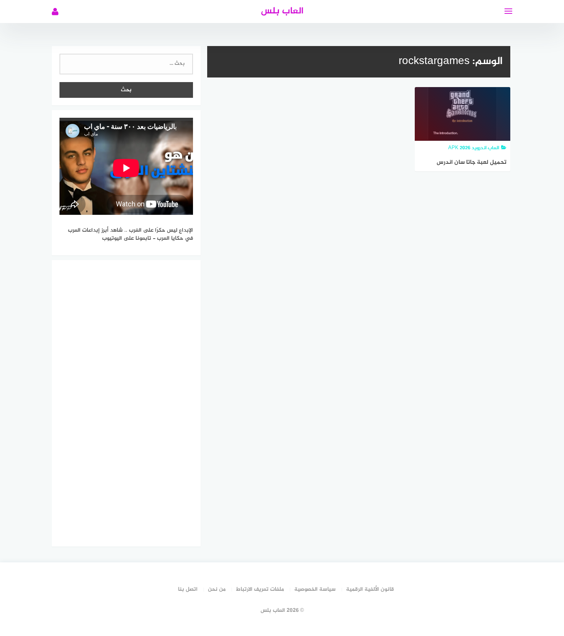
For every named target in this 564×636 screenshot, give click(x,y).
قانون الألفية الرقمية (370, 589)
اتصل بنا (188, 589)
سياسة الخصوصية (315, 589)
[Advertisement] (126, 402)
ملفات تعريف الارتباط (260, 589)
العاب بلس (282, 11)
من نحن (217, 589)
